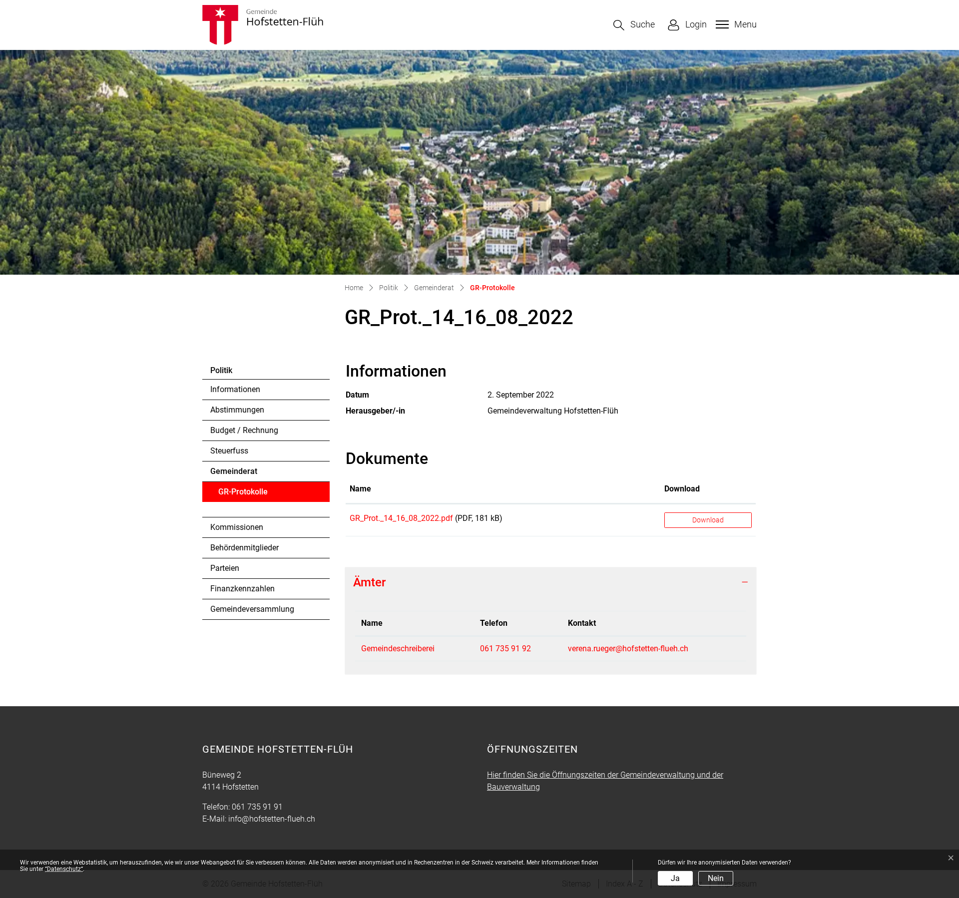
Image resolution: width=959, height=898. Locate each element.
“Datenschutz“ (64, 869)
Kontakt (582, 623)
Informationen (235, 389)
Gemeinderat (233, 471)
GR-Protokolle (245, 494)
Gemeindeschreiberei (398, 648)
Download (682, 488)
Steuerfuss (229, 450)
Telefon (493, 623)
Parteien (224, 568)
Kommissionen (236, 527)
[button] (634, 25)
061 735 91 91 (257, 807)
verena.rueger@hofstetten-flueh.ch (628, 648)
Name (360, 488)
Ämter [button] (369, 582)
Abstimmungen (237, 410)
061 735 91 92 (505, 648)
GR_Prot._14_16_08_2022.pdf (401, 518)
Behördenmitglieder (244, 547)
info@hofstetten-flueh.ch (271, 819)
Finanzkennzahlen (242, 588)
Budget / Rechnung (244, 430)
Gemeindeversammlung (252, 609)
